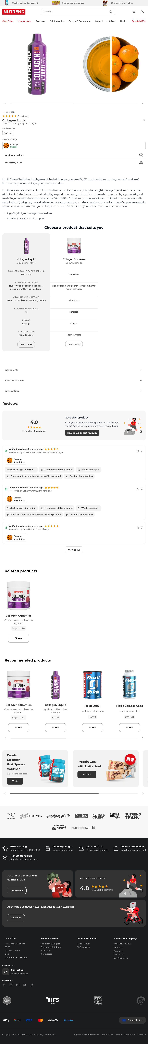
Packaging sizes (13, 162)
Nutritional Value (14, 380)
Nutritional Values (14, 155)
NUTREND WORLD (122, 944)
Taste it (87, 774)
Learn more (26, 344)
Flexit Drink (92, 705)
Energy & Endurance (79, 21)
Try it (15, 781)
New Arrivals (24, 21)
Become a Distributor (51, 947)
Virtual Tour (119, 954)
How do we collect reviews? (82, 433)
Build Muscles (57, 21)
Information (12, 391)
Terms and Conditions (15, 944)
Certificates (46, 954)
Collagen (10, 112)
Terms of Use (107, 1034)
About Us (118, 947)
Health (123, 21)
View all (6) (74, 550)
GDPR (7, 947)
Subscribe (16, 917)
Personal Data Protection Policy (131, 1034)
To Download (83, 947)
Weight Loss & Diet (105, 21)
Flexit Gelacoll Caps (129, 705)
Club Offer (7, 21)
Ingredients (11, 370)
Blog (7, 954)
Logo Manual (83, 944)
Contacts (118, 951)
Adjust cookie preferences (86, 1034)
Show (18, 638)
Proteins (40, 21)
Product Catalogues (50, 944)
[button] (143, 103)
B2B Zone (45, 950)
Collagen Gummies (74, 259)
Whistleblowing (121, 958)
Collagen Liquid (26, 259)
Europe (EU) (133, 1020)
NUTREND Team (12, 950)
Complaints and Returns (16, 957)
